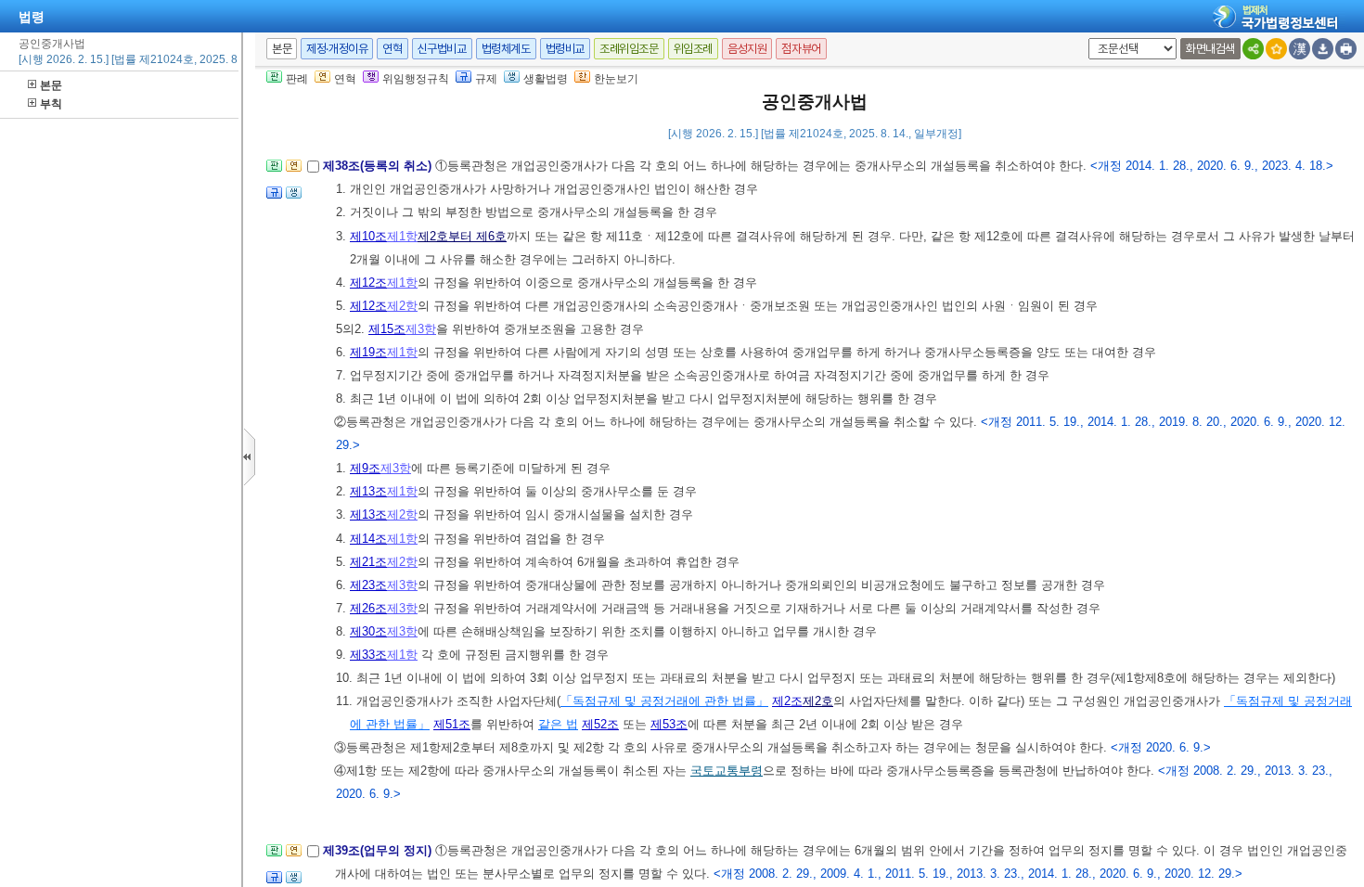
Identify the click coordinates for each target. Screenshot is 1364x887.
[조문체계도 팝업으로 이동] (274, 171)
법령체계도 (506, 49)
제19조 (368, 352)
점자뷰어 (800, 49)
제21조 (368, 562)
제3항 (420, 329)
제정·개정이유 (336, 49)
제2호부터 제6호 (462, 236)
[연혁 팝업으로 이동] (294, 171)
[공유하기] (1253, 48)
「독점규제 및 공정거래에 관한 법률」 (664, 701)
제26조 (368, 608)
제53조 (669, 724)
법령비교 (565, 49)
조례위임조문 (629, 49)
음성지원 (746, 49)
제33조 (368, 655)
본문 (51, 85)
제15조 (386, 329)
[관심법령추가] (1276, 48)
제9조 (365, 468)
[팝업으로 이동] (294, 198)
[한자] (1299, 48)
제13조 (368, 491)
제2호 (818, 701)
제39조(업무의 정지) (379, 850)
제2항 (402, 306)
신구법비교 (442, 49)
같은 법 (558, 724)
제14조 (368, 539)
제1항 (402, 236)
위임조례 (693, 49)
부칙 (51, 103)
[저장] (1322, 48)
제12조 (368, 282)
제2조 (787, 701)
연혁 (392, 49)
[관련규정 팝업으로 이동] (274, 198)
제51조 (451, 724)
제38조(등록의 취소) (379, 166)
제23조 (368, 585)
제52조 (600, 724)
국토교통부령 (726, 771)
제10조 (368, 236)
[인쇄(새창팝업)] (1346, 48)
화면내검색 (1210, 49)
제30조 (368, 631)
